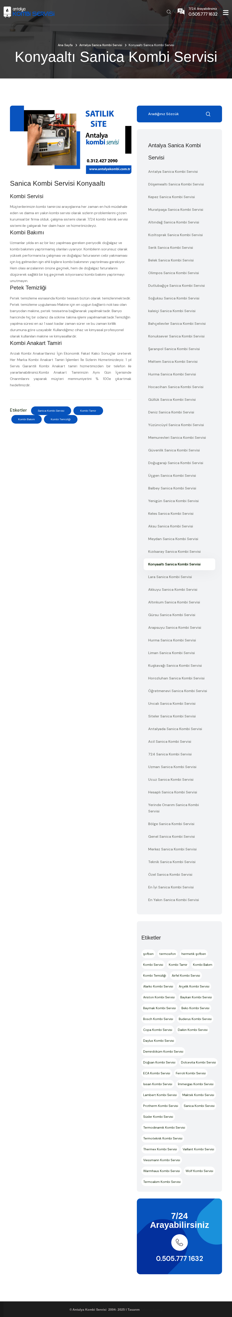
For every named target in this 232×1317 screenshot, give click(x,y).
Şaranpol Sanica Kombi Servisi (174, 348)
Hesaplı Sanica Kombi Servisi (172, 792)
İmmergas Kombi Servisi (195, 1084)
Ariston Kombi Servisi (159, 997)
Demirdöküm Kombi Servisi (163, 1051)
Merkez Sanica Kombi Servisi (172, 849)
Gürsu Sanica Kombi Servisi (171, 614)
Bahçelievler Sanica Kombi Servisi (177, 323)
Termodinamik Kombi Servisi (164, 1127)
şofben (148, 954)
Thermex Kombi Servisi (160, 1149)
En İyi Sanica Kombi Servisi (171, 887)
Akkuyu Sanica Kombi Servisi (172, 589)
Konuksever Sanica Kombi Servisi (176, 336)
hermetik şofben (193, 954)
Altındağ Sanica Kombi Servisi (173, 222)
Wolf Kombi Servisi (199, 1171)
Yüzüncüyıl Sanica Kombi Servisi (176, 424)
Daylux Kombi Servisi (158, 1041)
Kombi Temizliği (61, 419)
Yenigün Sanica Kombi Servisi (173, 500)
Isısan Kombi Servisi (157, 1084)
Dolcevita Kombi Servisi (198, 1062)
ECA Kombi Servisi (156, 1073)
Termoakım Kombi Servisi (162, 1182)
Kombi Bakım (26, 419)
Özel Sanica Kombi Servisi (170, 874)
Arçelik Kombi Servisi (194, 986)
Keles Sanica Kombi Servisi (170, 513)
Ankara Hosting (151, 1309)
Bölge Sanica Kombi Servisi (171, 823)
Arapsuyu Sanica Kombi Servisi (174, 627)
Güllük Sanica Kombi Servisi (172, 399)
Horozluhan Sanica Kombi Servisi (176, 678)
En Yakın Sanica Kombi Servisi (173, 899)
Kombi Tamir (88, 411)
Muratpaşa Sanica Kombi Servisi (175, 209)
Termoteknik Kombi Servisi (162, 1138)
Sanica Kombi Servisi (51, 411)
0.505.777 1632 (179, 1258)
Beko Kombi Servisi (195, 1008)
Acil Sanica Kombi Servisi (169, 741)
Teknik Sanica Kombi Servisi (172, 861)
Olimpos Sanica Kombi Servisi (173, 273)
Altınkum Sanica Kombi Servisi (174, 602)
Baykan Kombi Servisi (196, 997)
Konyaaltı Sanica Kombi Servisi (174, 564)
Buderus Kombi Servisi (195, 1019)
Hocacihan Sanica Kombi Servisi (175, 386)
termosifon (167, 954)
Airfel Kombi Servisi (186, 975)
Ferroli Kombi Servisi (191, 1073)
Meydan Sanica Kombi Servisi (173, 538)
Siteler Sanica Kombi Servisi (172, 716)
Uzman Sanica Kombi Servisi (172, 766)
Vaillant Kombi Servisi (198, 1149)
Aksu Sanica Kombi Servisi (170, 526)
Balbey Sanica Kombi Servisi (172, 488)
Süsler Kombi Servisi (158, 1117)
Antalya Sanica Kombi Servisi (100, 45)
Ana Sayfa (65, 45)
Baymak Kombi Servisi (159, 1008)
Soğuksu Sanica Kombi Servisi (173, 298)
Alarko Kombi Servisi (158, 986)
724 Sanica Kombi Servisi (170, 754)
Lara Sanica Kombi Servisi (170, 576)
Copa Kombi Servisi (157, 1030)
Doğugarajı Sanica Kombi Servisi (175, 462)
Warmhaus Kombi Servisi (161, 1171)
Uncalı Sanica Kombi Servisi (172, 703)
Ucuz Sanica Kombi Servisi (170, 779)
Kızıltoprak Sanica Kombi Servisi (175, 235)
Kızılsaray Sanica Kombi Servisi (174, 551)
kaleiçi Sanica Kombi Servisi (172, 310)
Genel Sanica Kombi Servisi (171, 836)
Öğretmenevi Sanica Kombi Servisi (177, 690)
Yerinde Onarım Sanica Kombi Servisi (173, 808)
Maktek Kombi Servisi (198, 1095)
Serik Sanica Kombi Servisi (170, 247)
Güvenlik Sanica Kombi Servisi (174, 450)
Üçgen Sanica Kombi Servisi (172, 475)
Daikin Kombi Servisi (193, 1030)
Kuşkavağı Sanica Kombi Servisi (175, 665)
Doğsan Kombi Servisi (159, 1062)
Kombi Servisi (153, 965)
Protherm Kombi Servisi (160, 1106)
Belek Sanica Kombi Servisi (171, 260)
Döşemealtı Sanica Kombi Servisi (176, 184)
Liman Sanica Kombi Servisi (171, 652)
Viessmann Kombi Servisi (161, 1160)
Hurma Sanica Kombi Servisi (172, 374)
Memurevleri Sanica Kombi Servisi (177, 437)
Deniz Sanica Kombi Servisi (171, 412)
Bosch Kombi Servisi (158, 1019)
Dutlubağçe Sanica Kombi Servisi (176, 285)
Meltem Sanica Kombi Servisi (173, 361)
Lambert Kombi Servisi (160, 1095)
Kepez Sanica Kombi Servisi (171, 197)
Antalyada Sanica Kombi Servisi (175, 728)
